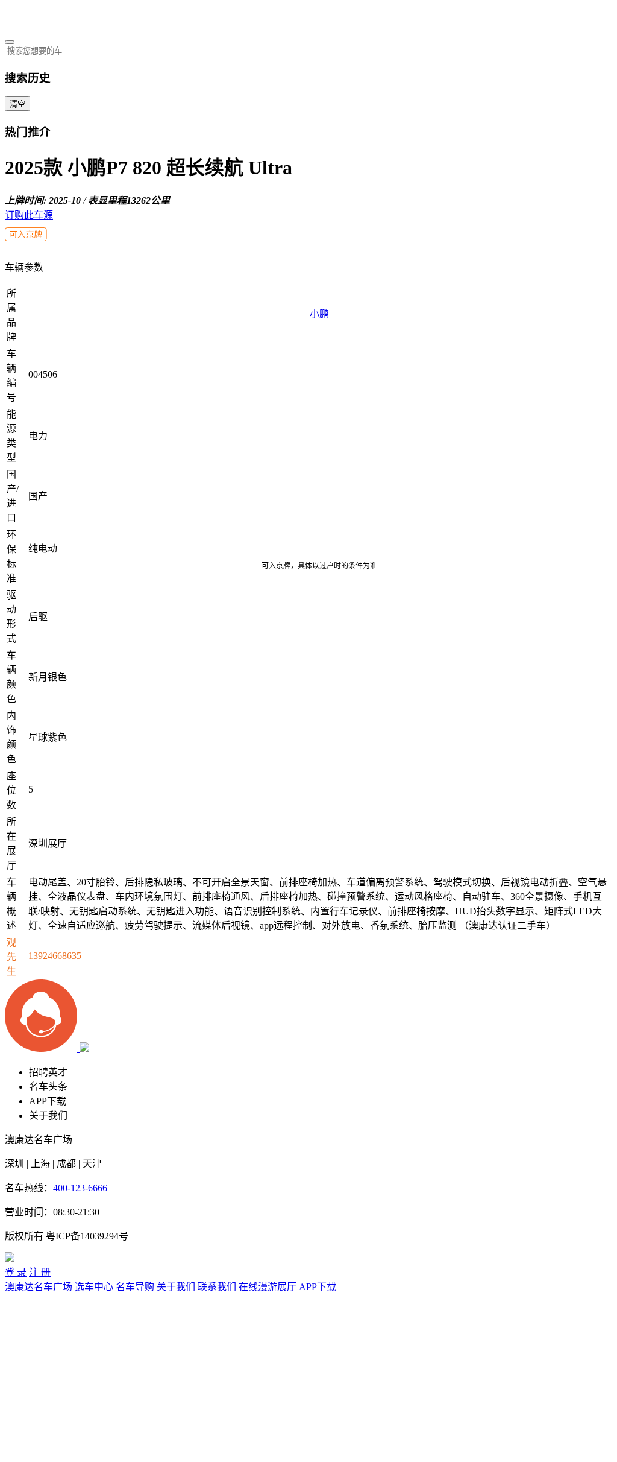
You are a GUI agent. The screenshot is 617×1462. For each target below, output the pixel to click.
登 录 (16, 1272)
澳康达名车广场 (38, 1287)
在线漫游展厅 (267, 1287)
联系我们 (217, 1287)
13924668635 (54, 956)
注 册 (40, 1272)
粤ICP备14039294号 (87, 1236)
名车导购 (135, 1287)
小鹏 (319, 314)
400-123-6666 (80, 1188)
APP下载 (47, 1101)
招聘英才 (48, 1072)
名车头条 (48, 1086)
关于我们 (48, 1115)
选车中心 (94, 1287)
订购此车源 (29, 215)
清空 (17, 104)
